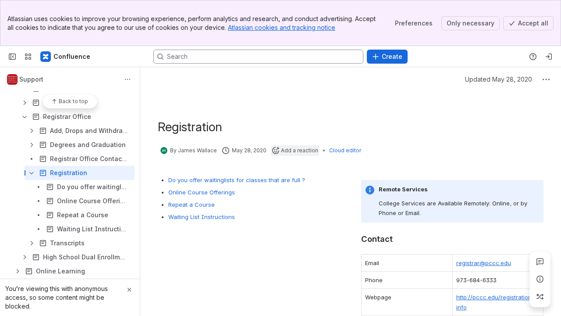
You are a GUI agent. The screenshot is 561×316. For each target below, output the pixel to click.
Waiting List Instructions (201, 216)
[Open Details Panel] (540, 279)
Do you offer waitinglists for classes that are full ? (236, 179)
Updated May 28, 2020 (498, 79)
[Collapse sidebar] (12, 57)
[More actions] (127, 79)
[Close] (129, 289)
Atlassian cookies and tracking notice (281, 27)
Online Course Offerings (201, 192)
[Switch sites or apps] (28, 57)
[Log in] (549, 57)
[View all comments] (540, 262)
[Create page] (540, 297)
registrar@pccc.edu (483, 262)
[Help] (533, 57)
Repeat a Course (191, 204)
